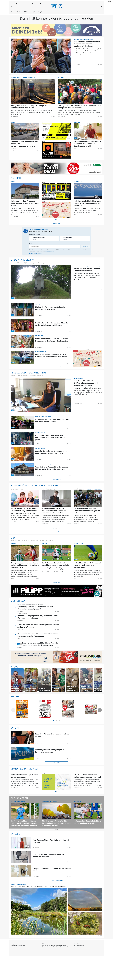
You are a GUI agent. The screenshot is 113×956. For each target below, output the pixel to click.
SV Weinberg (26, 540)
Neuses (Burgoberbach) (18, 801)
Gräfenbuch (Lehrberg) (37, 604)
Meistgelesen (18, 600)
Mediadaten (77, 944)
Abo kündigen (62, 945)
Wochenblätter (23, 3)
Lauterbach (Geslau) (22, 613)
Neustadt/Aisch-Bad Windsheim (28, 372)
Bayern (15, 727)
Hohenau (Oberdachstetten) (24, 604)
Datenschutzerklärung (49, 251)
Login (100, 3)
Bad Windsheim (23, 375)
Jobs (41, 3)
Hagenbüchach (78, 543)
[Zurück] (13, 710)
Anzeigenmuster (80, 945)
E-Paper (16, 3)
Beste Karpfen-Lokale (41, 12)
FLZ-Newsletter (28, 12)
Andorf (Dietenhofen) (27, 622)
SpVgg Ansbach (15, 540)
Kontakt (96, 3)
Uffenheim (32, 375)
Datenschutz (56, 945)
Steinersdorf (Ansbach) (81, 266)
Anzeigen (31, 3)
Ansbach (76, 39)
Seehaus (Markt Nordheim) (43, 416)
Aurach (44, 543)
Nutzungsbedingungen (47, 945)
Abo (12, 3)
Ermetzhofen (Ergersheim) (43, 464)
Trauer (37, 3)
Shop (45, 3)
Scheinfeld (61, 77)
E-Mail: (31, 243)
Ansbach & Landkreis (22, 260)
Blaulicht (16, 178)
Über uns (18, 945)
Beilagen (16, 696)
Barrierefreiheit (45, 947)
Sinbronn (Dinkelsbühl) (49, 801)
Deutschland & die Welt (24, 768)
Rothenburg (40, 263)
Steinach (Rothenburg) (28, 77)
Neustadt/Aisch (15, 77)
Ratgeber (16, 833)
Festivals (19, 12)
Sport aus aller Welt (48, 540)
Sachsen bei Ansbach (41, 351)
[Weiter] (100, 710)
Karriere (23, 945)
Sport (14, 537)
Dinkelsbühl (21, 263)
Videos (14, 666)
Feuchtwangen (30, 263)
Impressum (13, 945)
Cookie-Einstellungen (54, 947)
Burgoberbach (78, 801)
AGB (43, 944)
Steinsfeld (77, 122)
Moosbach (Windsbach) (86, 39)
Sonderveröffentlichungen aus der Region (36, 485)
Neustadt (13, 375)
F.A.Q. (75, 945)
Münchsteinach (40, 448)
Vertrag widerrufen (64, 947)
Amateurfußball (36, 540)
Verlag (12, 944)
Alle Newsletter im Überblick (35, 253)
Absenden (85, 246)
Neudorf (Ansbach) (94, 266)
